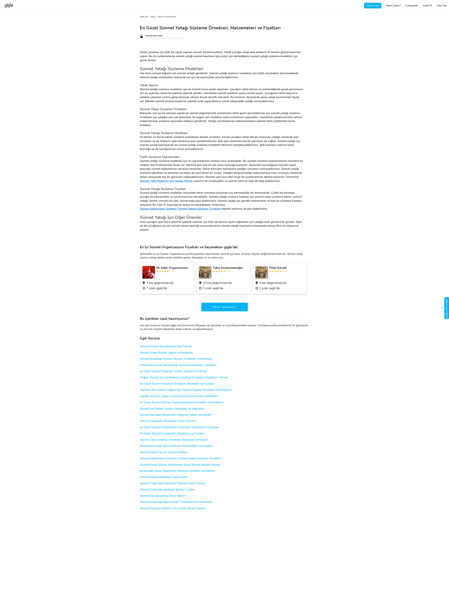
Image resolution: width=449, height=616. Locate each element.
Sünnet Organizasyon (167, 17)
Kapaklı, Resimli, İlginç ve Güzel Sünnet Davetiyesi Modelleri (178, 396)
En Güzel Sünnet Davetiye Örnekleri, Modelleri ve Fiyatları (177, 384)
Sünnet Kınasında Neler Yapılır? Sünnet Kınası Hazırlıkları (176, 502)
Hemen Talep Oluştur (225, 307)
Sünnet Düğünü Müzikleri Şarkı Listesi (164, 477)
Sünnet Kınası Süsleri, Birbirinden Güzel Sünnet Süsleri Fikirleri (180, 465)
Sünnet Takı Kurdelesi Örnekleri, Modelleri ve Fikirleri (174, 440)
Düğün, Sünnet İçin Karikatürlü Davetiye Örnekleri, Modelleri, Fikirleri (184, 377)
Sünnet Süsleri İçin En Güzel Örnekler (164, 452)
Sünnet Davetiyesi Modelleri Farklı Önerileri (168, 421)
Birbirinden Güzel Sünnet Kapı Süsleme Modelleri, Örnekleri (178, 365)
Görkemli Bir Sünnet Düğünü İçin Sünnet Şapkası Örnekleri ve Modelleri (186, 390)
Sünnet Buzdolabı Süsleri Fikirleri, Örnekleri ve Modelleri (176, 359)
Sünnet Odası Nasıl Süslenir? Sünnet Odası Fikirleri (173, 483)
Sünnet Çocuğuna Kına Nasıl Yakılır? (163, 496)
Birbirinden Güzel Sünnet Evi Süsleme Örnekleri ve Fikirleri (177, 471)
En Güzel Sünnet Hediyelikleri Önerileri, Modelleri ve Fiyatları (179, 427)
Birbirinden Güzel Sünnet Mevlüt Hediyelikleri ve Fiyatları (176, 446)
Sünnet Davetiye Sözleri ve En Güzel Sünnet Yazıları (173, 508)
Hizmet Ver (373, 5)
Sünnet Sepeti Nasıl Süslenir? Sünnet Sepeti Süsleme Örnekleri (180, 209)
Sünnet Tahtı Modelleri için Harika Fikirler (166, 181)
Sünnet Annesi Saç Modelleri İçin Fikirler (166, 346)
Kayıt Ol (427, 5)
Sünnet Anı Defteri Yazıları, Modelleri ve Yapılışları (172, 409)
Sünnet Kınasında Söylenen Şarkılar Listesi (167, 489)
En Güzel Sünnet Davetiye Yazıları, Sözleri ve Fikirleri (173, 371)
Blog (153, 17)
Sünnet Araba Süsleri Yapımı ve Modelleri (166, 353)
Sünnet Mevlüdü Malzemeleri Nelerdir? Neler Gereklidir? (176, 415)
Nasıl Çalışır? (393, 5)
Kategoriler (412, 5)
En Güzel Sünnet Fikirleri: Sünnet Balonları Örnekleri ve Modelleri (182, 402)
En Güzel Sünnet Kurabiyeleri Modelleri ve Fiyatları (172, 433)
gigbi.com (144, 17)
